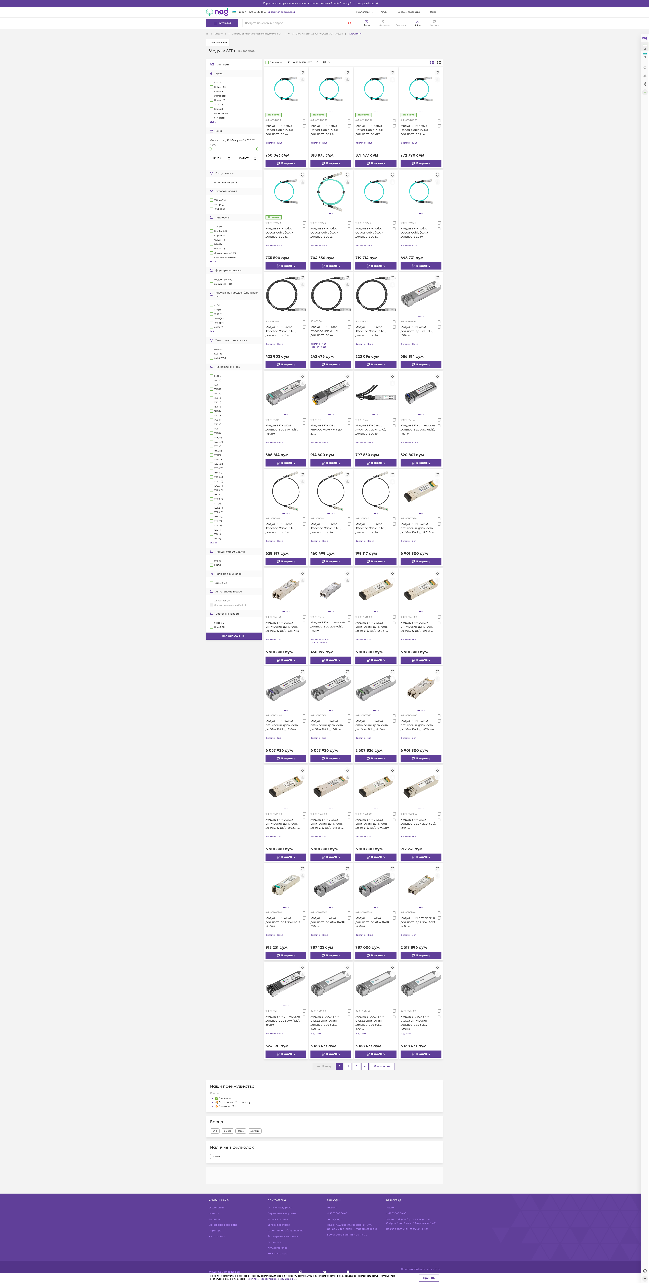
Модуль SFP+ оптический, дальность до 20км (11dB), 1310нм (418, 430)
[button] (324, 3)
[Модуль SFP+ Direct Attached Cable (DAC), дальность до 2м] (330, 294)
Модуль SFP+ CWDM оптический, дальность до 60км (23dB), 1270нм (326, 725)
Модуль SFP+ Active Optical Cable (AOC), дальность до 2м (324, 233)
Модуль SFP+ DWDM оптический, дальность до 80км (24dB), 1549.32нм (372, 824)
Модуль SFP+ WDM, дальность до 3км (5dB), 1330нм (282, 430)
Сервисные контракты (282, 1213)
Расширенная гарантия (283, 1236)
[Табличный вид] (439, 62)
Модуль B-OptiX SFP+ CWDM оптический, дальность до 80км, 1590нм (324, 1023)
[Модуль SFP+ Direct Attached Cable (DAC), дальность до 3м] (286, 294)
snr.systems (274, 1242)
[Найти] (350, 23)
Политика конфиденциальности (420, 1269)
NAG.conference (277, 1248)
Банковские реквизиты (223, 1225)
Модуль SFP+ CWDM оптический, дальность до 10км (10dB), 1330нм (371, 725)
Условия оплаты (278, 1219)
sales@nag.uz (288, 12)
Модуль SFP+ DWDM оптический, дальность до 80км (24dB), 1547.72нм (417, 528)
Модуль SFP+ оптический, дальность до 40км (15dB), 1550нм (418, 922)
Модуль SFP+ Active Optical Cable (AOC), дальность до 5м (279, 233)
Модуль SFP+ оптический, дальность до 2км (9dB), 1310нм (327, 627)
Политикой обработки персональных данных (272, 1279)
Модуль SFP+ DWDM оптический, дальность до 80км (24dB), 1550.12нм (417, 627)
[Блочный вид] (432, 62)
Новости (214, 1213)
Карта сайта (217, 1236)
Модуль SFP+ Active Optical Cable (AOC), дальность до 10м (414, 130)
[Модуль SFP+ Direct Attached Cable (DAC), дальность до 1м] (375, 294)
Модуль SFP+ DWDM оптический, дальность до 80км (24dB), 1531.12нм (371, 627)
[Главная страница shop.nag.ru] (207, 34)
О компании (216, 1207)
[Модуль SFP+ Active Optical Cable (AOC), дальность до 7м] (286, 89)
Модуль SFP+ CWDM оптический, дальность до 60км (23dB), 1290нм (282, 725)
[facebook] (348, 1272)
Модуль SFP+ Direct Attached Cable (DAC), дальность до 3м (281, 331)
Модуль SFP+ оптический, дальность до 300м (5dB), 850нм (283, 1021)
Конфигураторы (277, 1253)
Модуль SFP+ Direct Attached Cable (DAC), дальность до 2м (325, 331)
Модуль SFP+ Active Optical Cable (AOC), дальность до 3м (369, 233)
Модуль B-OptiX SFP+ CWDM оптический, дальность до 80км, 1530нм (415, 1023)
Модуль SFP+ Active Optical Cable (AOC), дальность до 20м (369, 130)
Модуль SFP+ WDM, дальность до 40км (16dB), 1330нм (283, 922)
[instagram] (301, 1272)
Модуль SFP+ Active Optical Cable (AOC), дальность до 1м (414, 233)
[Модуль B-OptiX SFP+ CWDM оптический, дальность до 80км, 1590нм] (330, 983)
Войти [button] (417, 25)
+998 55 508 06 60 (257, 12)
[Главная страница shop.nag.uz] (217, 12)
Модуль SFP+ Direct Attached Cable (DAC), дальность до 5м (370, 430)
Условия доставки (279, 1225)
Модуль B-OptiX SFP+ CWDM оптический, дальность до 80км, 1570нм (369, 1023)
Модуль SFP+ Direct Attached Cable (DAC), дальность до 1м (370, 331)
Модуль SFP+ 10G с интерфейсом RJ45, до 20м (326, 430)
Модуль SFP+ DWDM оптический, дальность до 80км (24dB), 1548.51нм (327, 824)
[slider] (210, 148)
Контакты (214, 1219)
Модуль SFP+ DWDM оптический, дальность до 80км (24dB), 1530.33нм (283, 824)
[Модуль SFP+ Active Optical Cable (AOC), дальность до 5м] (286, 191)
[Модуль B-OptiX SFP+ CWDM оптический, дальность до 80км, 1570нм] (375, 983)
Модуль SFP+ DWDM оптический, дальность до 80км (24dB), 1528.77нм (282, 627)
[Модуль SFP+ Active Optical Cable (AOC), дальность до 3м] (375, 191)
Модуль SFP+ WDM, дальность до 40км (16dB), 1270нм (418, 824)
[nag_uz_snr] (324, 1272)
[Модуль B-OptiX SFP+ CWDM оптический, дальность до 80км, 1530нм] (421, 983)
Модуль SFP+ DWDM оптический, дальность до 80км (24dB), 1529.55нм (417, 725)
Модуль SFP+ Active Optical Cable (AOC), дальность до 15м (324, 130)
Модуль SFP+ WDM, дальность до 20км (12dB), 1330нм (372, 922)
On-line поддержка (280, 1207)
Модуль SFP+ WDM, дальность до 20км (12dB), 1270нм (327, 922)
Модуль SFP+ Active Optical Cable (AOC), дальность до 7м (279, 130)
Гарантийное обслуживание (285, 1230)
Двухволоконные (218, 42)
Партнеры (215, 1230)
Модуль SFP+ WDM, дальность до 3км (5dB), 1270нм (417, 331)
